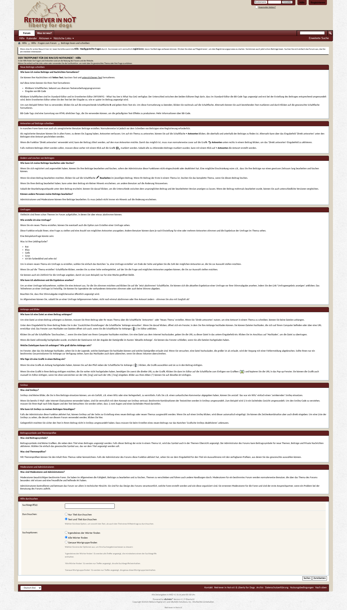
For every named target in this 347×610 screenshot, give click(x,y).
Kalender (32, 38)
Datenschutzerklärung (276, 587)
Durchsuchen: (29, 514)
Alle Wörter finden (77, 538)
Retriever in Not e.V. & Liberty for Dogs (234, 587)
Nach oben (321, 587)
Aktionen (44, 38)
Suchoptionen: (30, 532)
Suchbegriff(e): (30, 505)
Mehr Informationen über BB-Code (173, 113)
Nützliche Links (62, 38)
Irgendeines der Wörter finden (83, 533)
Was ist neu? (44, 33)
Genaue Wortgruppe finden (82, 542)
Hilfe (302, 2)
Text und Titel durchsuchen (82, 519)
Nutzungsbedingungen (302, 587)
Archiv (259, 587)
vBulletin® (168, 599)
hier (100, 417)
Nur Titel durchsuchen (79, 514)
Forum (27, 33)
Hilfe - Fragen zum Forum (44, 43)
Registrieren (318, 2)
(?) (152, 375)
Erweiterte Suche (319, 38)
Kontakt (208, 587)
